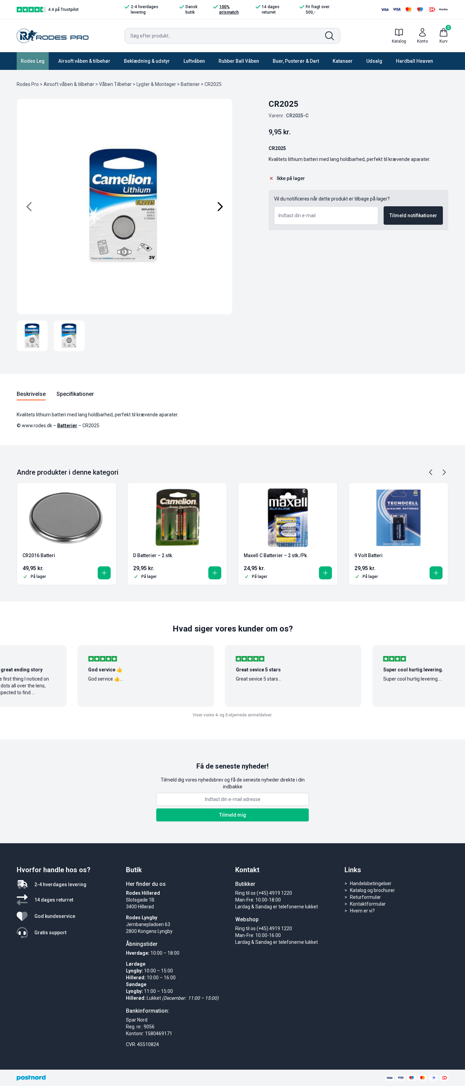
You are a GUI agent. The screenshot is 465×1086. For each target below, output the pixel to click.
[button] (104, 572)
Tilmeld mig (232, 815)
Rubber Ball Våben (239, 61)
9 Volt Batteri (368, 555)
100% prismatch (229, 9)
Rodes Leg (33, 61)
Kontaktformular (368, 904)
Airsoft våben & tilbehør (84, 61)
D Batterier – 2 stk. (153, 555)
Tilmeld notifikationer (413, 215)
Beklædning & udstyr (147, 61)
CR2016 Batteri (38, 555)
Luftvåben (194, 61)
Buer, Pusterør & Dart (296, 61)
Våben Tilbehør (115, 84)
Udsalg (374, 61)
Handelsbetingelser (370, 883)
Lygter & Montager (156, 84)
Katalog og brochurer (372, 890)
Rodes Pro (28, 84)
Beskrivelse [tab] (31, 394)
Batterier (190, 84)
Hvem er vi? (362, 910)
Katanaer (343, 61)
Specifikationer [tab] (75, 394)
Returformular (365, 897)
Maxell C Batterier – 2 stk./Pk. (276, 555)
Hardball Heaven (414, 61)
